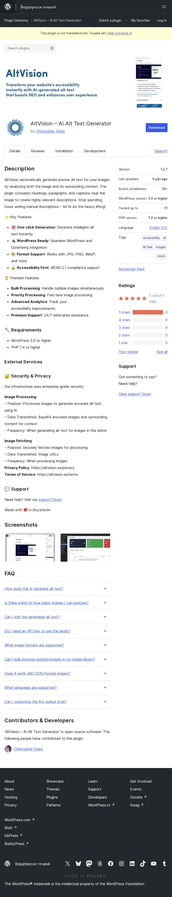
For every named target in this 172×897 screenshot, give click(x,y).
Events (136, 789)
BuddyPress (16, 843)
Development (95, 151)
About (9, 781)
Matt (10, 827)
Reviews (38, 151)
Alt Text (147, 247)
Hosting (10, 797)
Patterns (53, 805)
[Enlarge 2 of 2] (104, 539)
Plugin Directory (16, 20)
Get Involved (141, 781)
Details (14, 151)
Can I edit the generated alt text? (32, 617)
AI (164, 238)
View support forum (135, 394)
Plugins (52, 797)
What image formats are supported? (34, 645)
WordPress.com (19, 820)
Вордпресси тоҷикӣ (32, 864)
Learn (92, 781)
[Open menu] (165, 6)
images (161, 247)
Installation (64, 151)
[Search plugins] (51, 48)
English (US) (159, 227)
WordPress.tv (101, 805)
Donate (138, 797)
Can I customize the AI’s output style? (35, 702)
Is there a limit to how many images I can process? (46, 603)
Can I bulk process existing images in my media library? (49, 659)
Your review (128, 351)
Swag (137, 805)
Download (157, 127)
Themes (53, 789)
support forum (50, 499)
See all (162, 351)
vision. (161, 256)
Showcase (55, 781)
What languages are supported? (30, 687)
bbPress (13, 835)
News (9, 789)
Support (161, 151)
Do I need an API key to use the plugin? (37, 631)
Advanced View (132, 269)
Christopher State (50, 131)
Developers (97, 797)
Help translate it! (120, 33)
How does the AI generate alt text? (33, 589)
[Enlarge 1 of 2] (49, 539)
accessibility (151, 238)
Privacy (10, 805)
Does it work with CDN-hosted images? (37, 673)
